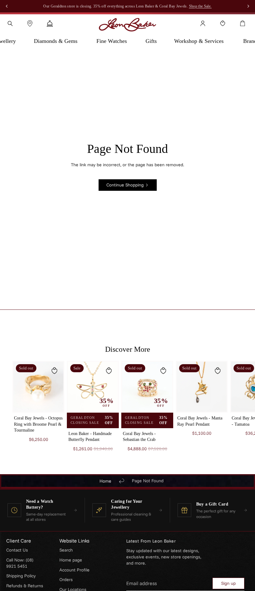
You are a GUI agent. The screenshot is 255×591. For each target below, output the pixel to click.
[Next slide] (235, 412)
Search (66, 550)
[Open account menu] (203, 23)
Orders (66, 579)
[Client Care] (50, 23)
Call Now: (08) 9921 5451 (19, 563)
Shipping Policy (21, 576)
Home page (70, 560)
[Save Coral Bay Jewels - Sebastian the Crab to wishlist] (163, 371)
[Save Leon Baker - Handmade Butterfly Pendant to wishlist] (109, 371)
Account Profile (74, 570)
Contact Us (17, 550)
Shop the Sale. (200, 6)
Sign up (228, 583)
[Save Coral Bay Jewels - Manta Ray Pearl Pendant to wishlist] (218, 371)
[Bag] (243, 23)
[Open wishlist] (223, 23)
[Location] (30, 23)
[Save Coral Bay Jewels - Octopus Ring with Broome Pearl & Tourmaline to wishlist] (54, 371)
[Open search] (10, 23)
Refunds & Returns (24, 586)
